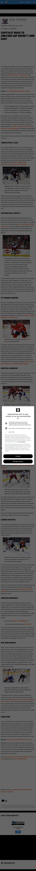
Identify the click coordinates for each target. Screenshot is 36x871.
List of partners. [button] (22, 442)
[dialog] (18, 435)
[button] (18, 432)
